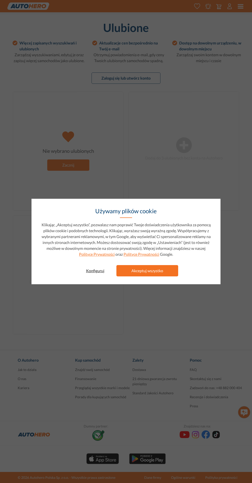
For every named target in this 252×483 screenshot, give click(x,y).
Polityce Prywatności (97, 254)
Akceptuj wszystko (147, 270)
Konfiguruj (95, 270)
